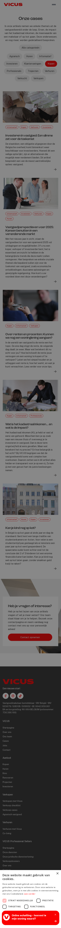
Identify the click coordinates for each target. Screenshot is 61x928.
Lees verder (29, 893)
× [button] (57, 873)
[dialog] (30, 464)
